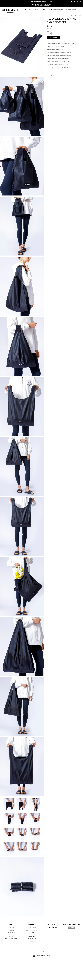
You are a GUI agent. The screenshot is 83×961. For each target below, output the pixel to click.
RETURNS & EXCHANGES (31, 930)
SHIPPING (31, 929)
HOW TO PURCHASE (31, 927)
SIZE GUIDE (49, 28)
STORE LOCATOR (11, 929)
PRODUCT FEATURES (31, 938)
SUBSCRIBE (72, 927)
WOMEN (36, 9)
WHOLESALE (11, 930)
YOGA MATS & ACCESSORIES (56, 9)
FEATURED (27, 9)
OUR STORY (11, 927)
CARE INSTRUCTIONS (31, 940)
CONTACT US (31, 932)
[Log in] (76, 15)
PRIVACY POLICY (11, 932)
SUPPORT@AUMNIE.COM (11, 938)
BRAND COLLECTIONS (70, 9)
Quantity (49, 31)
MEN (44, 9)
